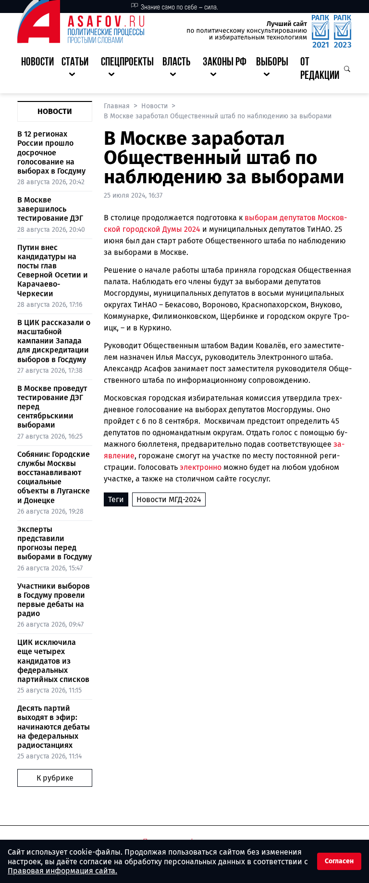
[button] (77, 70)
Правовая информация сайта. (62, 870)
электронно (200, 467)
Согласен (339, 861)
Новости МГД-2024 (168, 499)
